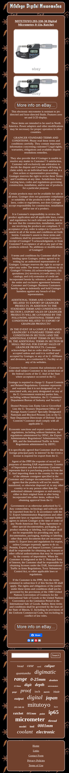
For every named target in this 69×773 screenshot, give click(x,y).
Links (36, 750)
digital (34, 697)
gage (14, 692)
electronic (45, 731)
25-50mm (17, 686)
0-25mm (37, 679)
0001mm (45, 725)
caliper (50, 666)
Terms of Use (36, 765)
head (20, 666)
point (42, 713)
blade (56, 691)
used (39, 666)
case (30, 666)
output (19, 698)
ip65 (53, 712)
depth (39, 685)
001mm (31, 713)
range (20, 679)
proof (26, 690)
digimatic (45, 672)
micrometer (30, 719)
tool (32, 726)
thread (52, 720)
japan (52, 697)
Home (36, 745)
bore (56, 707)
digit (27, 685)
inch (37, 691)
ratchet (18, 713)
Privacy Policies (36, 760)
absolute (53, 680)
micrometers (53, 686)
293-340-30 (19, 707)
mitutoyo (39, 704)
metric (47, 692)
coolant (25, 731)
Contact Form (36, 755)
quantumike (23, 673)
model (22, 726)
